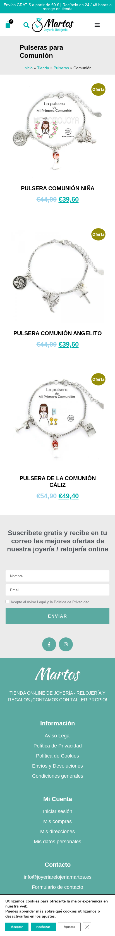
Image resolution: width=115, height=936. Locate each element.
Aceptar (17, 927)
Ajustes (69, 927)
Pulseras (61, 68)
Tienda (43, 68)
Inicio (28, 68)
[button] (26, 25)
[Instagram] (66, 644)
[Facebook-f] (49, 644)
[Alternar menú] (97, 25)
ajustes (48, 916)
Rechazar (43, 927)
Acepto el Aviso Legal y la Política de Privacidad (50, 602)
